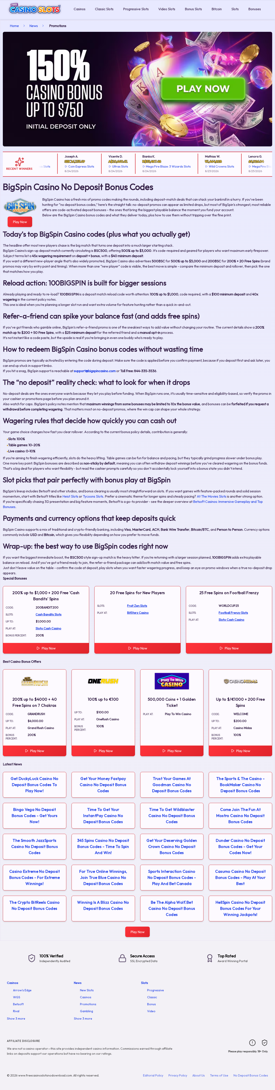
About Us (198, 1075)
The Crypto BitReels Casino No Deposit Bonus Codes (34, 905)
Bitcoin (217, 9)
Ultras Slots (110, 166)
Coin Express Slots (72, 166)
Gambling (86, 1011)
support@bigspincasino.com (95, 371)
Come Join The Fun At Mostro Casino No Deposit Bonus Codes (240, 815)
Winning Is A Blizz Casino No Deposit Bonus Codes (103, 905)
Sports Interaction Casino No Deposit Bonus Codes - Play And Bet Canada (172, 877)
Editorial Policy (153, 1075)
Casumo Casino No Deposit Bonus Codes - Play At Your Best (240, 877)
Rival (16, 1011)
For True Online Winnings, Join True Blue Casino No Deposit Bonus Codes (103, 877)
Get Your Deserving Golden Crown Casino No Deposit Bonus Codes (172, 846)
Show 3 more (16, 1018)
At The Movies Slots (211, 496)
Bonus (151, 1004)
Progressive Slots (136, 9)
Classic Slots (104, 9)
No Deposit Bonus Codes (250, 1075)
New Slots (87, 990)
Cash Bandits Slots (49, 614)
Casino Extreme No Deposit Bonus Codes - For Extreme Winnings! (34, 877)
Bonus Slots (193, 9)
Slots (235, 9)
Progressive (155, 990)
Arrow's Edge (22, 990)
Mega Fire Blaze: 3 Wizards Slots (158, 166)
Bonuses (254, 9)
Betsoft (18, 1004)
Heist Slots (70, 496)
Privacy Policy (177, 1075)
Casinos (79, 9)
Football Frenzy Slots (233, 613)
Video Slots (166, 9)
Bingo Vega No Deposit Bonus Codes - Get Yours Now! (34, 815)
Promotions (88, 1004)
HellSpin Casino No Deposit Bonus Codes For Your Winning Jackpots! (240, 908)
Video (151, 1011)
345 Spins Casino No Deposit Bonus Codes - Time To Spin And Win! (103, 846)
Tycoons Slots (93, 496)
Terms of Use (219, 1075)
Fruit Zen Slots (137, 606)
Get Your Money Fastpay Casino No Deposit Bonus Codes (103, 784)
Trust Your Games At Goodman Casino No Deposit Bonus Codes (172, 784)
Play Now (20, 222)
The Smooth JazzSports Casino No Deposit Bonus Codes (34, 846)
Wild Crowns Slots (212, 166)
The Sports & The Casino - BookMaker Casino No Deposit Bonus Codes (240, 784)
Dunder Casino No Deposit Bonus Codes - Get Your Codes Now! (240, 846)
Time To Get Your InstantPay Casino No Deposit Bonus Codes (103, 815)
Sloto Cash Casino (48, 628)
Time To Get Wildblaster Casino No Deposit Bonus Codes (171, 815)
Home (14, 26)
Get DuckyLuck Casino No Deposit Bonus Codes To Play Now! (34, 784)
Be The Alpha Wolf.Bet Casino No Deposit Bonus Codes (171, 908)
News (33, 26)
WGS (16, 997)
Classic (152, 997)
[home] (36, 16)
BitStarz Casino (138, 613)
